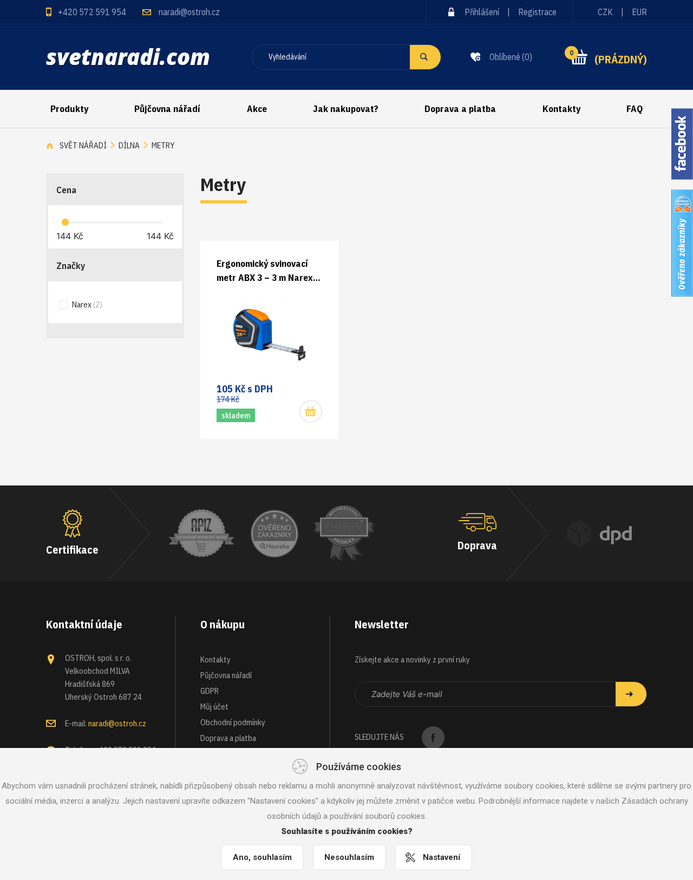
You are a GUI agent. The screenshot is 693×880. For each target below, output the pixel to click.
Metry (163, 145)
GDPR (209, 691)
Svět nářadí (83, 145)
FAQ (634, 109)
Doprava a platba (460, 109)
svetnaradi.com (128, 56)
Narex (86, 304)
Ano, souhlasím (262, 857)
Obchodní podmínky (232, 722)
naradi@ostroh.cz (189, 11)
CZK (605, 11)
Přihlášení (482, 11)
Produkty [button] (69, 109)
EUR (639, 11)
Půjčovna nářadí (167, 109)
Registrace (537, 11)
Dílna (129, 145)
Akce (257, 109)
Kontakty (561, 109)
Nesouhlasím (349, 857)
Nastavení (441, 857)
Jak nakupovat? (345, 109)
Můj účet (214, 706)
